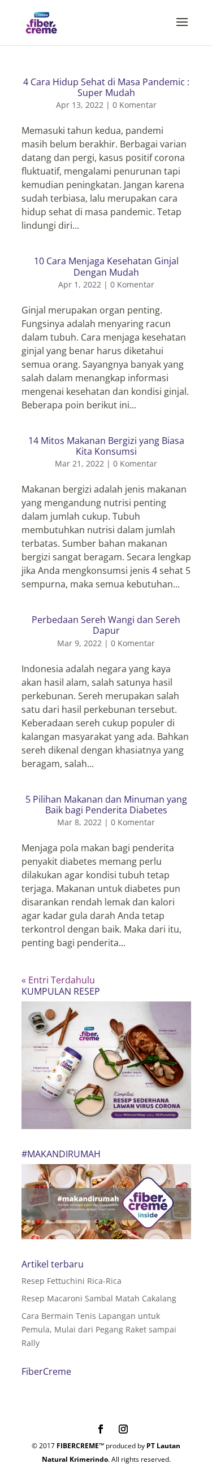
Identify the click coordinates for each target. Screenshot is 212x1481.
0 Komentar (135, 104)
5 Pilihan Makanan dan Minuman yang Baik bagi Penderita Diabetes (106, 804)
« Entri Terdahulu (58, 980)
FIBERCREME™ (80, 1445)
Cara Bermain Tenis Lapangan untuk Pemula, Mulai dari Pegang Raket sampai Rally (98, 1329)
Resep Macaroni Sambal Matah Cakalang (98, 1298)
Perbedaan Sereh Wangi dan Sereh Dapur (106, 625)
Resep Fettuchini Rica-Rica (71, 1280)
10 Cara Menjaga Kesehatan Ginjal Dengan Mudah (106, 266)
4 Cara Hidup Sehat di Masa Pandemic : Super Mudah (106, 87)
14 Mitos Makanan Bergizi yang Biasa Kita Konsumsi (106, 446)
